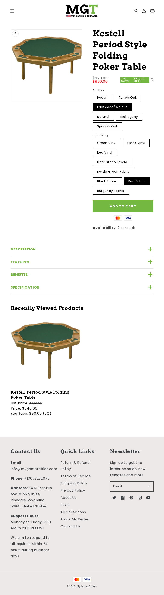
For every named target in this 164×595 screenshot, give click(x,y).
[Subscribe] (148, 486)
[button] (136, 11)
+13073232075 (37, 478)
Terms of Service (75, 476)
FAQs (65, 504)
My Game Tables (87, 586)
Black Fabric (107, 181)
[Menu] (12, 11)
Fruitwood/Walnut (112, 107)
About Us (68, 497)
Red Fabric (137, 181)
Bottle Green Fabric (113, 172)
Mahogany (129, 117)
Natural (103, 117)
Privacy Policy (72, 490)
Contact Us (70, 526)
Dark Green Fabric (112, 162)
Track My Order (74, 519)
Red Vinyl (104, 152)
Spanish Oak (107, 126)
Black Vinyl (136, 143)
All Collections (73, 512)
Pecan (102, 97)
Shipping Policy (73, 483)
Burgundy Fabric (110, 191)
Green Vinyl (106, 143)
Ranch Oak (128, 97)
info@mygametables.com (34, 468)
